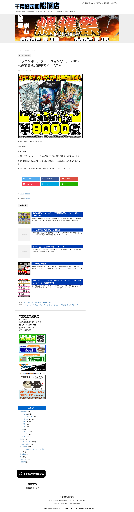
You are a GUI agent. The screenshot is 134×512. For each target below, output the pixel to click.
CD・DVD (26, 431)
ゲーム (25, 421)
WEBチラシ (24, 459)
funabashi (27, 198)
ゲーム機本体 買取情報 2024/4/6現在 (38, 302)
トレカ (22, 194)
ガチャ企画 (28, 416)
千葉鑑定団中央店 (32, 488)
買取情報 (27, 194)
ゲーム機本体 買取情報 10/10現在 (46, 230)
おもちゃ (25, 419)
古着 (24, 426)
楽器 (21, 457)
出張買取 (106, 3)
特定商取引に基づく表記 (61, 503)
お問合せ (115, 3)
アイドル (25, 434)
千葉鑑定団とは (88, 3)
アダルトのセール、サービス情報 (33, 449)
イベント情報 (24, 444)
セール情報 (23, 447)
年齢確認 (23, 462)
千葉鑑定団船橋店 (67, 497)
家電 (24, 424)
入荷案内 (23, 454)
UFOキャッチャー (26, 442)
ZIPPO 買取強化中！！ (41, 264)
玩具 (21, 439)
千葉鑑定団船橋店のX (33, 474)
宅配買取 (98, 3)
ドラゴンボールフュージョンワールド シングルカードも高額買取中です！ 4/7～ (52, 305)
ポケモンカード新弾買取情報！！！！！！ (48, 247)
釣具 (24, 436)
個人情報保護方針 (75, 503)
